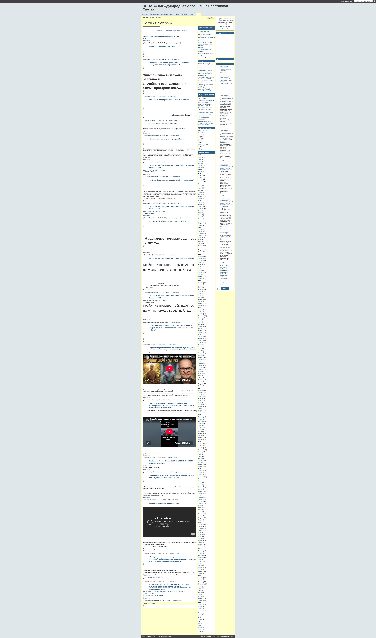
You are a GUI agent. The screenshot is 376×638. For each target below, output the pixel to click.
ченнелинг (201, 130)
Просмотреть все (210, 58)
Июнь (199, 161)
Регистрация (345, 1)
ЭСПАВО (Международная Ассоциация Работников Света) (185, 7)
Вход (351, 1)
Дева (199, 139)
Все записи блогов (148, 17)
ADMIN (155, 636)
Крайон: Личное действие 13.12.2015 (163, 124)
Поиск (374, 1)
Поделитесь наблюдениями (206, 100)
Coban (152, 466)
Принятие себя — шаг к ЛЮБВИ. (162, 46)
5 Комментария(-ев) (175, 43)
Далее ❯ (153, 603)
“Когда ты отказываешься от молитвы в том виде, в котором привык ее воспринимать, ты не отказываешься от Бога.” (172, 328)
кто (199, 137)
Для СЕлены (202, 98)
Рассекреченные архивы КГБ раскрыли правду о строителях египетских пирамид (205, 43)
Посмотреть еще (224, 280)
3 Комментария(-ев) (173, 400)
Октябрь (200, 180)
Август (200, 157)
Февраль (200, 169)
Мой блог (158, 17)
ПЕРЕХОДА (201, 145)
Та (198, 141)
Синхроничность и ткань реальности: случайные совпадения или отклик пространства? (205, 73)
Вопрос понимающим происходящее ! (164, 503)
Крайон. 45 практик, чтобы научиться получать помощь (171, 258)
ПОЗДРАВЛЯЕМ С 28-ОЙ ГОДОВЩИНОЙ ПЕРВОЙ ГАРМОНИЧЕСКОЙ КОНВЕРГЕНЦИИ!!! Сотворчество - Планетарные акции (170, 587)
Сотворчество (147, 595)
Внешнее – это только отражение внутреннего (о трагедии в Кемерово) (206, 104)
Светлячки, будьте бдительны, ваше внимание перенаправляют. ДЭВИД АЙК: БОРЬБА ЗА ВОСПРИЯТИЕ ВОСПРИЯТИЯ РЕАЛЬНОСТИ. (172, 405)
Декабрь (200, 175)
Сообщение (223, 278)
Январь (200, 171)
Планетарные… (159, 595)
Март (199, 167)
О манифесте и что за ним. (206, 121)
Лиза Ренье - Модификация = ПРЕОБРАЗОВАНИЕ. (169, 100)
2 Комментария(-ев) (173, 59)
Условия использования (227, 636)
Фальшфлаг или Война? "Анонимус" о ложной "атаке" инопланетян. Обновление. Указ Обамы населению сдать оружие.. (206, 111)
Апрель (200, 165)
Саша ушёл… (223, 70)
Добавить (212, 18)
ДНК (199, 134)
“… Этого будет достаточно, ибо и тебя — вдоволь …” (171, 180)
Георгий (151, 43)
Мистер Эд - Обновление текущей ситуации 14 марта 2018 (205, 117)
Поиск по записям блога (161, 28)
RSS (144, 606)
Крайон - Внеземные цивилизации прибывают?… (162, 36)
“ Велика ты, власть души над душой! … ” (166, 139)
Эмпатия (200, 47)
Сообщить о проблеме (212, 636)
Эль (150, 59)
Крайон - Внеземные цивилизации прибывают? (168, 31)
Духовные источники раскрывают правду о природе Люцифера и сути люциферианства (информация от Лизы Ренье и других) (206, 35)
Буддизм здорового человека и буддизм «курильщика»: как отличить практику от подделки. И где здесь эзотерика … (173, 350)
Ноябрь (200, 177)
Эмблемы (202, 636)
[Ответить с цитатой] (145, 38)
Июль (199, 159)
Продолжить (146, 40)
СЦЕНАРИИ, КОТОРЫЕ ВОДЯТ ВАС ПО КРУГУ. (167, 221)
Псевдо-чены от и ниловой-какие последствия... (206, 123)
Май (199, 163)
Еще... (224, 288)
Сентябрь (201, 182)
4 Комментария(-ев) (175, 176)
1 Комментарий (172, 96)
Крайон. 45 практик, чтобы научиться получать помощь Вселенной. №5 (206, 89)
